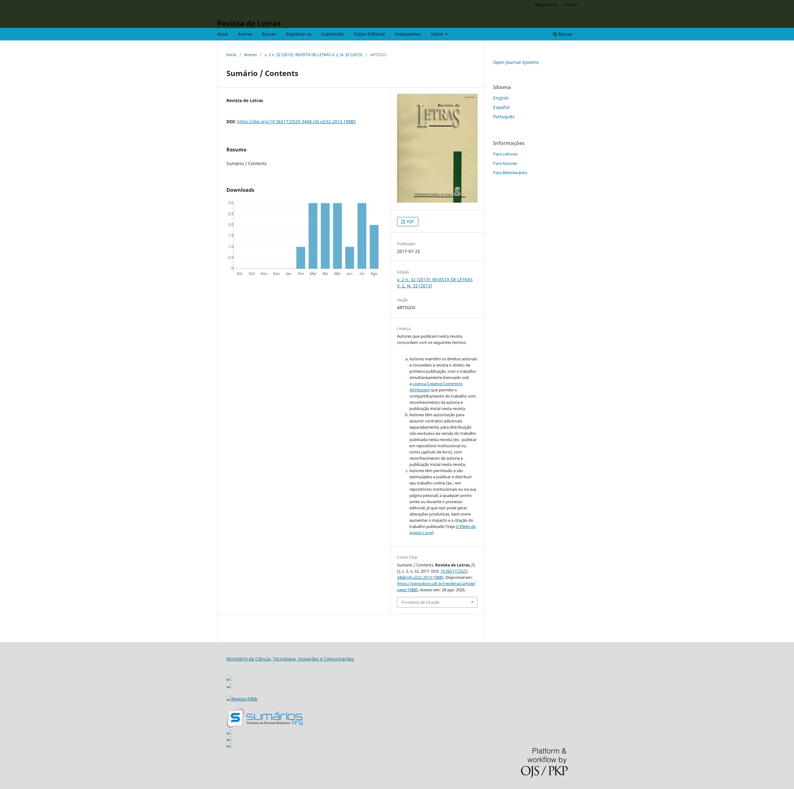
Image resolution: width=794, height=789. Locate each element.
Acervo (245, 34)
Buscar (269, 34)
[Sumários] (264, 726)
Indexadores (408, 34)
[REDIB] (228, 686)
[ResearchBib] (241, 699)
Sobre (437, 34)
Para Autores (505, 163)
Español (501, 107)
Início (231, 54)
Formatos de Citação (420, 602)
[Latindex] (228, 746)
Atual (222, 34)
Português (504, 116)
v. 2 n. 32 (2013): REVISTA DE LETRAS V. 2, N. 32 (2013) (313, 54)
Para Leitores (505, 154)
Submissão (332, 34)
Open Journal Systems (516, 62)
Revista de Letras (249, 23)
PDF (410, 221)
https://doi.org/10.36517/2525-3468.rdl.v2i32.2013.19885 (296, 121)
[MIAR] (228, 676)
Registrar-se (298, 34)
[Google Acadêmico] (228, 739)
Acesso (570, 4)
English (501, 98)
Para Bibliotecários (510, 172)
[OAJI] (228, 733)
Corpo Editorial (369, 34)
